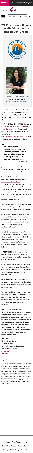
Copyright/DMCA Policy (11, 450)
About (8, 442)
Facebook (4, 353)
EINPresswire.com (13, 126)
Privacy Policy (25, 450)
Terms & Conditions (24, 446)
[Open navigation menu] (3, 16)
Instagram (5, 351)
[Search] (21, 17)
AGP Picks (4, 3)
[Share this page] (30, 16)
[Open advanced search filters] (25, 17)
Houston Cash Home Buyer (10, 182)
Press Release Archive (19, 442)
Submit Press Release (9, 446)
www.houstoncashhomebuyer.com (12, 136)
